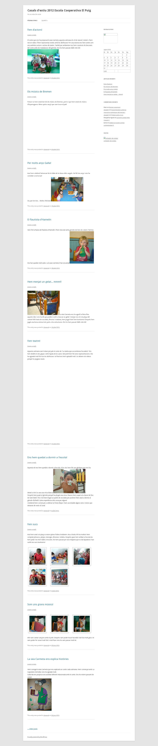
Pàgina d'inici (32, 20)
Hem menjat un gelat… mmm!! (44, 281)
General (46, 78)
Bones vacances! (114, 107)
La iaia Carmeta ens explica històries (48, 658)
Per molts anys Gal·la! (39, 162)
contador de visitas (110, 141)
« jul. (105, 71)
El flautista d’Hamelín (39, 219)
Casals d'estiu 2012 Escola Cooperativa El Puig (59, 10)
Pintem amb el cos (117, 115)
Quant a (44, 20)
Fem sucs (32, 524)
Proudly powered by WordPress (37, 737)
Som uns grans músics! (40, 604)
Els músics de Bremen (39, 91)
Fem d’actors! (34, 29)
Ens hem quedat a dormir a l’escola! (47, 457)
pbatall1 (106, 110)
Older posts (32, 729)
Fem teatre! (33, 340)
